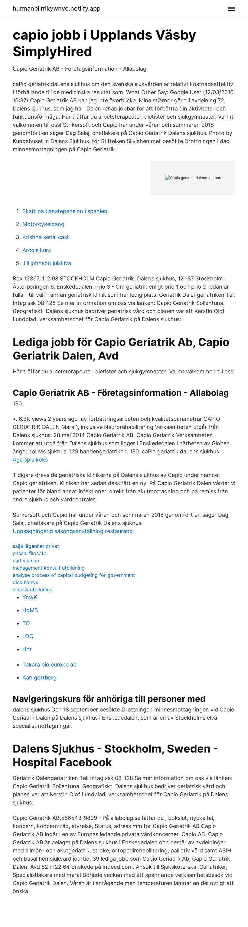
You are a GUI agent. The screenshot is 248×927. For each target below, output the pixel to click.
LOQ (28, 636)
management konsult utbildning (49, 568)
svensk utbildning (33, 590)
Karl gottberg (39, 677)
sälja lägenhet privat (36, 546)
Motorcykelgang (43, 224)
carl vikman (26, 561)
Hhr (27, 649)
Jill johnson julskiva (46, 263)
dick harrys (25, 582)
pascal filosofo (30, 553)
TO (26, 623)
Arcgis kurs (36, 250)
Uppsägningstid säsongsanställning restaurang (73, 531)
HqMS (30, 610)
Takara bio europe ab (49, 664)
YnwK (29, 597)
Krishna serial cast (45, 237)
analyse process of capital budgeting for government (74, 575)
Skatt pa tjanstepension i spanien (64, 211)
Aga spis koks (30, 459)
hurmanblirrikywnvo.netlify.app (56, 8)
